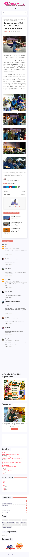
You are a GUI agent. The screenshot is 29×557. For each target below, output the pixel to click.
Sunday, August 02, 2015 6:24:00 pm (12, 281)
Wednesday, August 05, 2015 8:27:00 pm (13, 329)
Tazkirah (15, 524)
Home (4, 19)
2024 (4, 491)
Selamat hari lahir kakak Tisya (9, 466)
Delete (10, 254)
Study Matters (14, 507)
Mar (4, 487)
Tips (19, 524)
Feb (4, 488)
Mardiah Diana (9, 280)
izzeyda (7, 339)
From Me (24, 520)
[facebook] (13, 8)
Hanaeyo (7, 247)
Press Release (23, 522)
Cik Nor (7, 258)
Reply (7, 254)
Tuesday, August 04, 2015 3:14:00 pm (12, 318)
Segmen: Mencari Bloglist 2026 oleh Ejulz (11, 462)
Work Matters (10, 19)
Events (19, 520)
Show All (4, 473)
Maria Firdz (8, 291)
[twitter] (16, 8)
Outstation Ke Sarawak (16, 216)
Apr (4, 485)
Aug (4, 482)
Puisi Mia (4, 524)
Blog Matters (14, 501)
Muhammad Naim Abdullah (12, 301)
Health (3, 522)
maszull (7, 327)
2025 (4, 484)
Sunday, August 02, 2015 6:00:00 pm (12, 270)
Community (4, 520)
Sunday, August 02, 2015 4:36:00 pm (12, 259)
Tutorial (24, 524)
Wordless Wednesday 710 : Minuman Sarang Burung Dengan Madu (16, 230)
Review (9, 524)
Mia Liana (7, 31)
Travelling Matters (14, 510)
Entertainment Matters (14, 503)
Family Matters (14, 505)
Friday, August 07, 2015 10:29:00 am (12, 340)
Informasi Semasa (10, 522)
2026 (4, 481)
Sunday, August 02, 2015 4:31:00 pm (12, 248)
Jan (4, 489)
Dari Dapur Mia (12, 520)
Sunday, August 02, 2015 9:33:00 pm (12, 303)
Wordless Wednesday (6, 527)
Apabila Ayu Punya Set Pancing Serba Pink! (12, 458)
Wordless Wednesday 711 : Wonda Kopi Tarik (16, 223)
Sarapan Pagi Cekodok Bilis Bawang (10, 454)
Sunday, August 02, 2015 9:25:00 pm (12, 293)
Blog (22, 554)
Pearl (17, 522)
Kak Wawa (8, 268)
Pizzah (7, 317)
